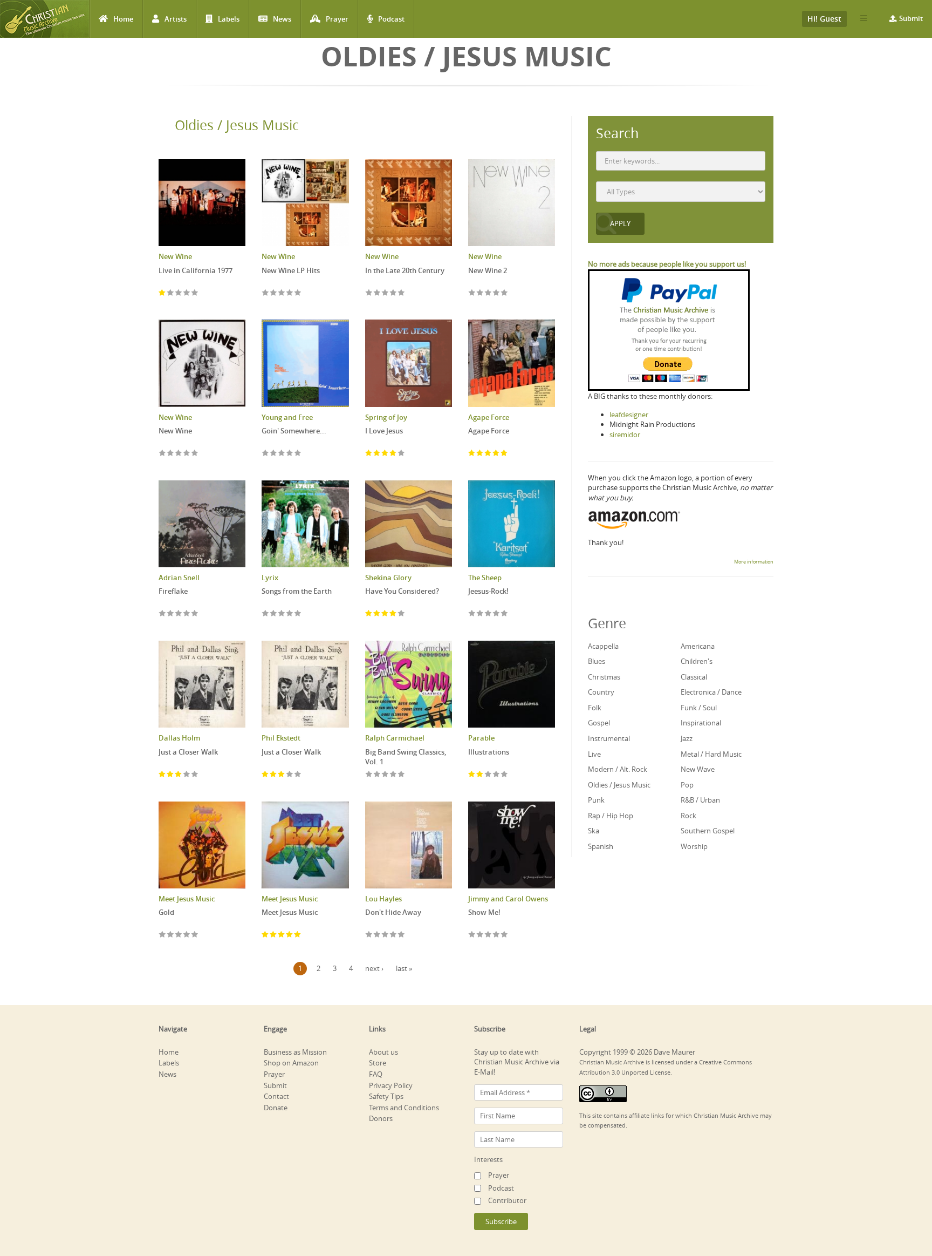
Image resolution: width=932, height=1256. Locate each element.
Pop (687, 785)
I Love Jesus (384, 431)
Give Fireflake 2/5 (171, 614)
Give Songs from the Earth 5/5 (298, 614)
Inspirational (701, 723)
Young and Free (287, 417)
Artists (176, 19)
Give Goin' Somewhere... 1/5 (266, 454)
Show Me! (484, 912)
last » (404, 968)
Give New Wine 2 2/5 (480, 293)
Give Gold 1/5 (163, 935)
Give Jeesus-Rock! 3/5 (488, 614)
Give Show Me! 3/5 (488, 935)
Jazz (687, 738)
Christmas (604, 677)
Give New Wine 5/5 (195, 454)
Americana (698, 646)
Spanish (600, 846)
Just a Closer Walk (188, 752)
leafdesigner (628, 414)
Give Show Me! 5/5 (505, 935)
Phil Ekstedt (281, 738)
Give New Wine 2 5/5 (505, 293)
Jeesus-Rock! (488, 591)
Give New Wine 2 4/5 (496, 293)
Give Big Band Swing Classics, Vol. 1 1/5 (369, 775)
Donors (381, 1118)
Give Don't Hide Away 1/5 (369, 935)
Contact (276, 1096)
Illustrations (488, 752)
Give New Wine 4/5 (187, 454)
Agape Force (488, 417)
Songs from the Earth (297, 591)
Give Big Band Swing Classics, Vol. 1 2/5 (377, 775)
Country (601, 692)
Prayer (337, 19)
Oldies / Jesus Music (237, 125)
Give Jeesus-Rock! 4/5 (496, 614)
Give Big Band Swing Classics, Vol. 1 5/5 (402, 775)
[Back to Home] (44, 19)
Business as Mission (295, 1052)
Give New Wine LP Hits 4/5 (290, 293)
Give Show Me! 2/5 (480, 935)
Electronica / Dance (711, 692)
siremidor (624, 434)
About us (383, 1052)
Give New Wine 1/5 (163, 454)
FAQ (375, 1074)
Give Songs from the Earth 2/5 (274, 614)
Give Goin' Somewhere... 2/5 (274, 454)
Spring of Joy (386, 417)
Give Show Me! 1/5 (472, 935)
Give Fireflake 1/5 (163, 614)
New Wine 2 (487, 270)
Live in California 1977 (195, 270)
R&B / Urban (700, 800)
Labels (228, 19)
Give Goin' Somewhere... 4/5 (290, 454)
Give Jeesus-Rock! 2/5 (480, 614)
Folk (594, 707)
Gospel (599, 723)
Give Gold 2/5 (171, 935)
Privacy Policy (391, 1085)
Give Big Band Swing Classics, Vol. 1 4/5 (393, 775)
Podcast (391, 19)
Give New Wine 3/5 (179, 454)
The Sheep (485, 577)
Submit (911, 18)
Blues (596, 661)
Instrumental (609, 738)
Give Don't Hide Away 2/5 (377, 935)
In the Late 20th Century (404, 270)
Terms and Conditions (404, 1107)
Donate (275, 1107)
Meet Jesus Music (187, 899)
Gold (166, 912)
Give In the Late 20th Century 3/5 (385, 293)
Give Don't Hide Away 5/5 (402, 935)
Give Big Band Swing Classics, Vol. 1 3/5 (385, 775)
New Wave (698, 769)
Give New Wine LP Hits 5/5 (298, 293)
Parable (481, 738)
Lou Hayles (383, 899)
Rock (688, 815)
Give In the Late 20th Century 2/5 (377, 293)
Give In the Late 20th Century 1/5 (369, 293)
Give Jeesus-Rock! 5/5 (505, 614)
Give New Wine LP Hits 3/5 (282, 293)
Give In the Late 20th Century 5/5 (402, 293)
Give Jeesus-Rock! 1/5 (472, 614)
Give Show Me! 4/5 (496, 935)
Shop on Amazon (291, 1063)
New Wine (175, 256)
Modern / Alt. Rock (617, 769)
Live (594, 754)
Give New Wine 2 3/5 (488, 293)
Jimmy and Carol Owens (508, 899)
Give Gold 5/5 (195, 935)
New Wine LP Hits (291, 270)
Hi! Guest (824, 18)
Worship (694, 846)
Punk (596, 800)
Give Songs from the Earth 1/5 (266, 614)
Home (123, 19)
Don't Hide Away (393, 912)
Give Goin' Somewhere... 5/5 (298, 454)
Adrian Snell (179, 577)
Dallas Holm (179, 738)
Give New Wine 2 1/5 (472, 293)
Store (377, 1063)
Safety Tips (386, 1096)
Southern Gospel (708, 831)
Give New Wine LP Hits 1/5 (266, 293)
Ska (593, 831)
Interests (488, 1159)
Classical (694, 677)
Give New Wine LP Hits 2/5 (274, 293)
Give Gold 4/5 (187, 935)
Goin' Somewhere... (294, 431)
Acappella (603, 646)
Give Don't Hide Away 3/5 (385, 935)
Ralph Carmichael (394, 738)
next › (374, 968)
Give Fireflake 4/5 (187, 614)
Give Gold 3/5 (179, 935)
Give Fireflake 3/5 (179, 614)
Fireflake (173, 591)
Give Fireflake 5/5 (195, 614)
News (282, 19)
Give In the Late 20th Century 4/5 (393, 293)
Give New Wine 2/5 (171, 454)
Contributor (507, 1200)
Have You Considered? (402, 591)
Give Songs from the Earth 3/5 (282, 614)
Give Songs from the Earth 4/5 (290, 614)
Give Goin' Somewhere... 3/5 (282, 454)
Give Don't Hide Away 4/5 (393, 935)
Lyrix (270, 577)
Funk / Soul (699, 707)
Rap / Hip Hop (610, 815)
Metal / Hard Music (711, 754)
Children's (696, 661)
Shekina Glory (388, 577)
